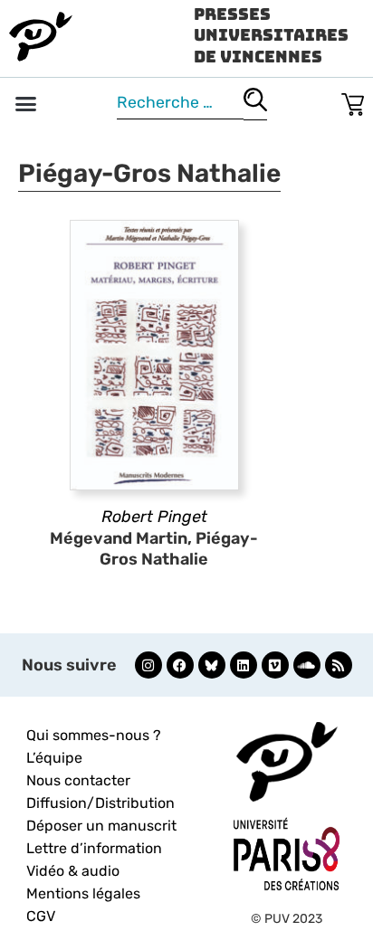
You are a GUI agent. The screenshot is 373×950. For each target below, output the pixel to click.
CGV (40, 916)
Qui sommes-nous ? (93, 735)
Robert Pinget (154, 517)
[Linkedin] (243, 665)
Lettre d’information (94, 848)
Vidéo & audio (73, 870)
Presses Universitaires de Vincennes (271, 35)
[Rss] (338, 665)
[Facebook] (180, 665)
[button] (26, 104)
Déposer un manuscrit (101, 825)
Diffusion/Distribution (100, 803)
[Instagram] (148, 665)
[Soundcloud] (306, 665)
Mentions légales (83, 893)
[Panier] (352, 101)
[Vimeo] (275, 665)
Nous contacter (78, 780)
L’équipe (54, 757)
